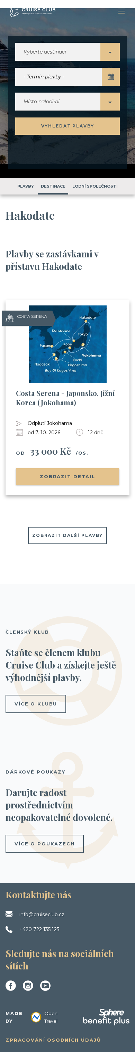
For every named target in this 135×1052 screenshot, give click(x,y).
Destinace (53, 186)
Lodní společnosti (95, 186)
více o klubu (36, 704)
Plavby (25, 186)
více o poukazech (45, 843)
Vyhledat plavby (67, 126)
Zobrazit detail (67, 476)
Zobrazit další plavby (67, 535)
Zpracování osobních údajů (53, 1040)
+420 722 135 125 (39, 929)
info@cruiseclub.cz (41, 914)
